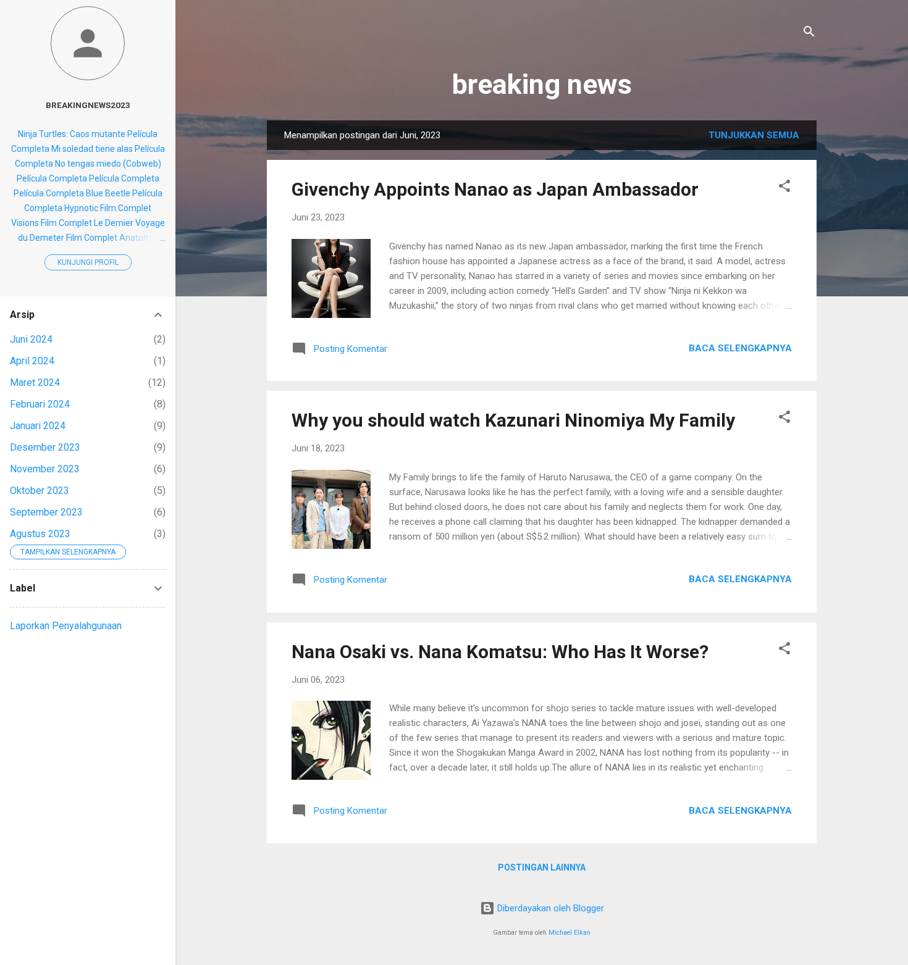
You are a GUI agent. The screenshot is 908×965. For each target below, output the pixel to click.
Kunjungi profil (88, 262)
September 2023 (46, 512)
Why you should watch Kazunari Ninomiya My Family (513, 420)
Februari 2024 (40, 404)
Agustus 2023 (40, 534)
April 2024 (32, 361)
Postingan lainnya (542, 867)
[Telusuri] (809, 33)
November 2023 (45, 469)
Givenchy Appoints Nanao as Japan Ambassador (495, 189)
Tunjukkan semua (753, 135)
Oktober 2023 (39, 490)
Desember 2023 (45, 447)
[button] (784, 188)
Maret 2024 (35, 382)
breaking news (542, 84)
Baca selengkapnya (740, 348)
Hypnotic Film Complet (107, 208)
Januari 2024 (37, 426)
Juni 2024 (31, 339)
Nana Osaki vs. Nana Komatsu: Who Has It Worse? (500, 651)
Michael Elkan (570, 933)
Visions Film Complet (51, 223)
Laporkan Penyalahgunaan (66, 626)
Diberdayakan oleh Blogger (549, 908)
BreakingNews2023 (88, 105)
